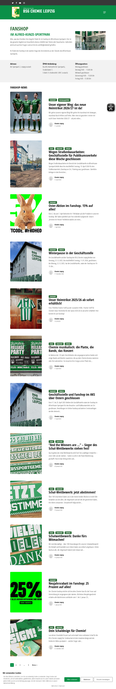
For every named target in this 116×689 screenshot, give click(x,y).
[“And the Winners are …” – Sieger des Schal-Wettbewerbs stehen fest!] (26, 453)
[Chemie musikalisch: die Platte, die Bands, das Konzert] (26, 356)
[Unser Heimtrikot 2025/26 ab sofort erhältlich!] (26, 308)
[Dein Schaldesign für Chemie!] (26, 637)
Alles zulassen (72, 679)
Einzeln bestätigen (103, 679)
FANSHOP (53, 100)
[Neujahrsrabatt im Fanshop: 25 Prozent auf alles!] (26, 592)
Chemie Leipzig (59, 123)
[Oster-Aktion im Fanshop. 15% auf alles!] (26, 214)
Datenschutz (54, 686)
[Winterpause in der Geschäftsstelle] (26, 262)
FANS (51, 149)
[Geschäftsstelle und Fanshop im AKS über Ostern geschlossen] (26, 404)
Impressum (62, 686)
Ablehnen (86, 679)
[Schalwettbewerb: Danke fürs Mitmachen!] (26, 545)
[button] (104, 12)
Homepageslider (64, 100)
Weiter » (34, 665)
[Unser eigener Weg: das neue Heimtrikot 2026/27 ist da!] (26, 113)
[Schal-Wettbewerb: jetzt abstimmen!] (26, 499)
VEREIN (68, 149)
